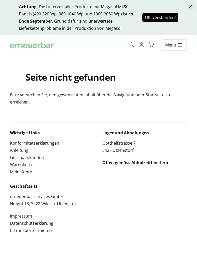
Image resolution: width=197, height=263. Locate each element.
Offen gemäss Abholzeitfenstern (135, 162)
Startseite (155, 95)
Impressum (21, 216)
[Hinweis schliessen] (191, 6)
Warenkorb (21, 164)
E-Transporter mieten (31, 230)
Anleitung (19, 150)
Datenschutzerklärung (31, 223)
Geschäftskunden (27, 157)
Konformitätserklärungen (34, 143)
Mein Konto (21, 172)
